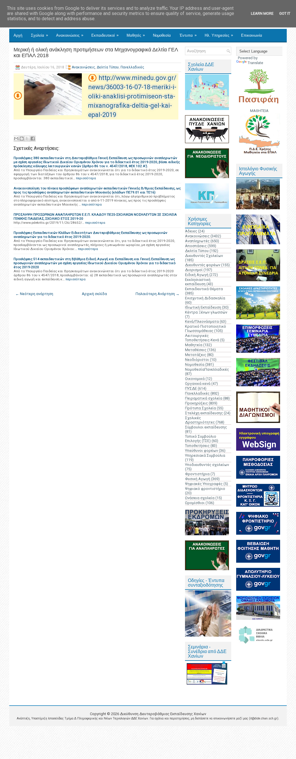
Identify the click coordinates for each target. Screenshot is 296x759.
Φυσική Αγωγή (197, 479)
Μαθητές (136, 35)
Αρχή (18, 35)
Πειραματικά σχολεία (203, 398)
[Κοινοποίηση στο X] (27, 138)
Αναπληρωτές (197, 241)
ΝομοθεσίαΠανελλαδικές (207, 369)
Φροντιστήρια (197, 474)
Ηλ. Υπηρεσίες (219, 35)
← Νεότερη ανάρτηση (34, 294)
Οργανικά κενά (197, 383)
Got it (284, 13)
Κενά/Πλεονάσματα (202, 321)
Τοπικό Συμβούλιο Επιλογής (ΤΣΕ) (200, 438)
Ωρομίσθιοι (195, 503)
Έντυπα (188, 35)
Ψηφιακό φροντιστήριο (205, 488)
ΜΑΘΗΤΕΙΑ (259, 111)
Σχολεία (39, 35)
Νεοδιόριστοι (197, 359)
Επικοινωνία (251, 35)
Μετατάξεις (195, 355)
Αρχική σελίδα (94, 294)
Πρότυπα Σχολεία (200, 408)
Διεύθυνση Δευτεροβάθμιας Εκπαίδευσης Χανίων (163, 714)
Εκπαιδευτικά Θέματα (204, 289)
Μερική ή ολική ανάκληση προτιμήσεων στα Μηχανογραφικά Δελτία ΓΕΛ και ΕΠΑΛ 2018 (96, 52)
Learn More (262, 13)
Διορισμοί (194, 270)
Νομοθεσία (162, 35)
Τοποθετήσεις (197, 445)
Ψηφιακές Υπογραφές (204, 484)
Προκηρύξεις (196, 403)
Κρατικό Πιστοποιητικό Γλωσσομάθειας (205, 328)
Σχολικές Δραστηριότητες (200, 420)
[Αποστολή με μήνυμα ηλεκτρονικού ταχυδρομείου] (16, 138)
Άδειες (191, 231)
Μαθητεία (193, 345)
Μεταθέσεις (195, 350)
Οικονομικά (195, 378)
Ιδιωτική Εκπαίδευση (203, 307)
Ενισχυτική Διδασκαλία (205, 298)
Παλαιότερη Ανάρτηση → (158, 294)
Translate (255, 63)
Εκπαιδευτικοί (105, 35)
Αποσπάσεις (196, 246)
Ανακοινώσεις (69, 35)
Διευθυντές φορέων (202, 265)
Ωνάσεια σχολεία (199, 498)
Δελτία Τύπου (108, 67)
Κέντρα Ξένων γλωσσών (206, 312)
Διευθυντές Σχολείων (204, 255)
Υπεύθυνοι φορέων (201, 450)
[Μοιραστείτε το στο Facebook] (33, 138)
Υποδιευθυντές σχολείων (207, 465)
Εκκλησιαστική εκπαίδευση (197, 281)
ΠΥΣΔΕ (191, 388)
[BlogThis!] (22, 138)
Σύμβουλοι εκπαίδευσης (206, 427)
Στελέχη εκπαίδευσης (204, 413)
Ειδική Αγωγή (196, 275)
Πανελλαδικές (132, 67)
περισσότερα (86, 178)
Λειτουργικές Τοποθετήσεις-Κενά (202, 337)
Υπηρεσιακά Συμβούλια (205, 455)
